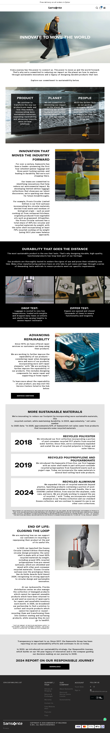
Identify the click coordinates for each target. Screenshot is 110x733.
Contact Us (48, 703)
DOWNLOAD (55, 667)
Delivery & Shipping (48, 690)
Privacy (6, 728)
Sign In (77, 690)
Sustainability (65, 700)
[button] (5, 287)
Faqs (46, 715)
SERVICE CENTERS (25, 396)
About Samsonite (66, 689)
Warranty (48, 700)
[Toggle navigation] (104, 8)
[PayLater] (102, 726)
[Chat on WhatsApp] (105, 719)
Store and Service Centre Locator (65, 694)
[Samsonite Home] (55, 8)
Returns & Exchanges (48, 695)
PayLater (47, 712)
